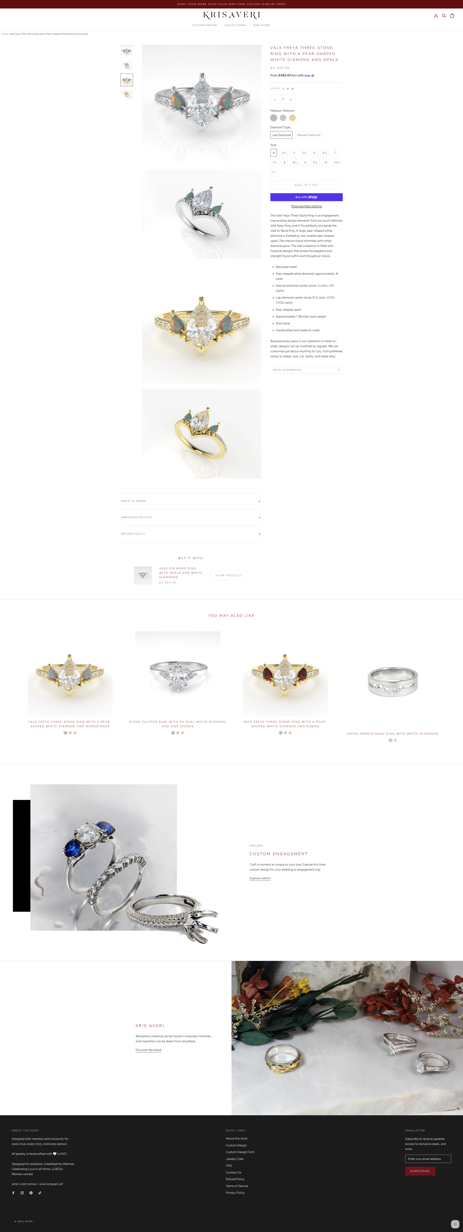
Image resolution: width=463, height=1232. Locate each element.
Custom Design (204, 25)
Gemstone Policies (136, 517)
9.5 (315, 162)
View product (229, 575)
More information (287, 369)
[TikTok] (39, 1192)
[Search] (444, 15)
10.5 (337, 162)
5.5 (304, 153)
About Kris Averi (236, 1138)
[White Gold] (70, 732)
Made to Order (133, 501)
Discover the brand (148, 1050)
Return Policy (133, 533)
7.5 (274, 162)
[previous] (11, 686)
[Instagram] (22, 1192)
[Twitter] (288, 89)
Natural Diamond (308, 135)
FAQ (229, 1165)
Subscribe (420, 1171)
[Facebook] (283, 89)
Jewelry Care (234, 1159)
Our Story (262, 25)
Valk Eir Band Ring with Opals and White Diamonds (181, 573)
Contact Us (233, 1172)
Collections (235, 25)
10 (325, 162)
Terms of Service (237, 1186)
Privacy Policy (235, 1192)
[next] (452, 686)
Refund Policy (235, 1179)
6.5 (325, 153)
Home (4, 34)
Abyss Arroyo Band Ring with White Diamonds (393, 734)
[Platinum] (65, 732)
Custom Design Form (240, 1152)
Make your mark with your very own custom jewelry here (231, 4)
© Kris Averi (23, 1221)
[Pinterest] (293, 89)
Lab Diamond (281, 135)
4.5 (284, 153)
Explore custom (260, 878)
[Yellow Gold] (74, 732)
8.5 (295, 162)
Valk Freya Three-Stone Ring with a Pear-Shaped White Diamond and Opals (49, 34)
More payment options (306, 206)
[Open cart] (452, 15)
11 (273, 172)
